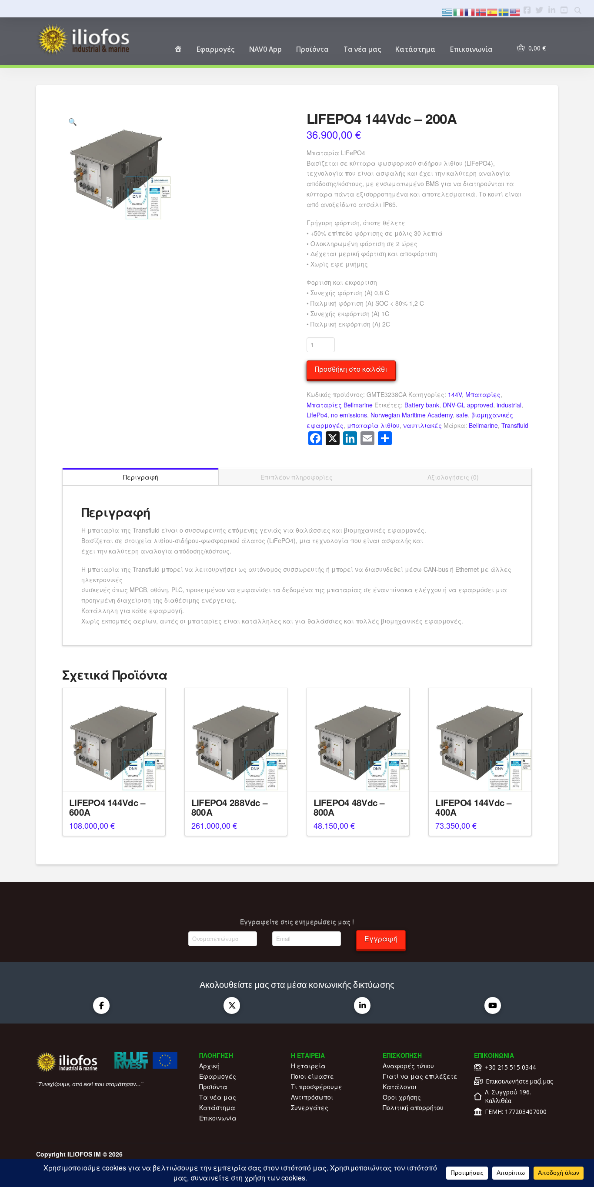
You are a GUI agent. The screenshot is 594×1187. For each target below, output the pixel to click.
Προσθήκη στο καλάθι (351, 369)
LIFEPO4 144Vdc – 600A (107, 807)
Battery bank (421, 404)
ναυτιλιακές (422, 425)
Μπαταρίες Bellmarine (340, 404)
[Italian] (458, 11)
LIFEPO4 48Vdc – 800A (349, 807)
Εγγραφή (380, 939)
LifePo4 (317, 414)
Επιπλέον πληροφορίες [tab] (296, 477)
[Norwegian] (481, 11)
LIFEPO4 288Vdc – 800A (229, 807)
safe (462, 414)
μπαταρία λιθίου (373, 425)
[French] (470, 11)
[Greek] (447, 11)
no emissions (349, 414)
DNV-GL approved (468, 404)
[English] (515, 11)
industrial (509, 404)
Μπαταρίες (483, 394)
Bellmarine (483, 425)
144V (455, 394)
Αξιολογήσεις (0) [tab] (453, 477)
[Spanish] (492, 11)
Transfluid (514, 425)
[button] (72, 121)
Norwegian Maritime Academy (411, 414)
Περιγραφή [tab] (140, 477)
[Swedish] (504, 11)
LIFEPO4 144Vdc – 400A (473, 807)
